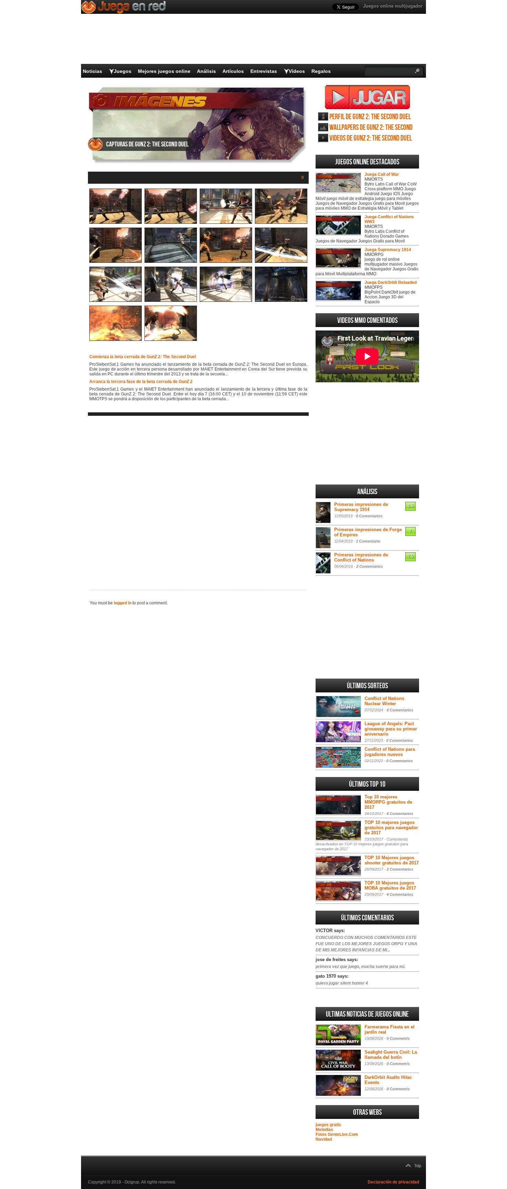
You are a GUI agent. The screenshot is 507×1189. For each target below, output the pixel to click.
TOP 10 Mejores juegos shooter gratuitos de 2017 (392, 860)
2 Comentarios (369, 566)
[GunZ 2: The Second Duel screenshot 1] (115, 222)
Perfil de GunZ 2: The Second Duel (370, 117)
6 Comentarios (400, 814)
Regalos (321, 71)
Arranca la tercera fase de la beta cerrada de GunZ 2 (140, 381)
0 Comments (398, 1038)
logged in (122, 603)
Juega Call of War (382, 174)
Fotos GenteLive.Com (337, 1134)
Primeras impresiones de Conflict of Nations (361, 557)
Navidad (324, 1139)
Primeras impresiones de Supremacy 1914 (361, 507)
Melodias (324, 1129)
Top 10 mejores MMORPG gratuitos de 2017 (388, 802)
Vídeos (297, 71)
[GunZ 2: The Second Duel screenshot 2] (171, 222)
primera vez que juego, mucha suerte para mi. (360, 966)
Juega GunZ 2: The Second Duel (367, 97)
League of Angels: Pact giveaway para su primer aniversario (391, 729)
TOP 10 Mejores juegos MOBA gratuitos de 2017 (390, 885)
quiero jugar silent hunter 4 (342, 983)
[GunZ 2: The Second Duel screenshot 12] (281, 300)
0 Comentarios (369, 516)
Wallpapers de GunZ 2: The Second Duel (370, 127)
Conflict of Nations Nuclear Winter (384, 701)
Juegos (122, 71)
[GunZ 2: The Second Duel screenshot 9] (115, 300)
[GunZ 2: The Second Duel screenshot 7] (226, 261)
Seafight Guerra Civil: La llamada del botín (391, 1054)
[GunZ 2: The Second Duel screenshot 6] (171, 261)
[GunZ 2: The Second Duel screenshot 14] (171, 339)
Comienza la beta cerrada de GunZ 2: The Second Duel (142, 356)
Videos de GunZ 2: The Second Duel (370, 138)
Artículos (233, 71)
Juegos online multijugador (393, 6)
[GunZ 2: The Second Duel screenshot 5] (115, 261)
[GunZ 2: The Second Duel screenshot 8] (281, 261)
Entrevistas (263, 71)
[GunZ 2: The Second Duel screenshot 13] (115, 339)
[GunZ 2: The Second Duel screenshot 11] (226, 300)
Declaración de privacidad (393, 1182)
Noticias (92, 71)
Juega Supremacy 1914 (388, 249)
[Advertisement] (198, 497)
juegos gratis (328, 1124)
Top (417, 1165)
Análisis (206, 71)
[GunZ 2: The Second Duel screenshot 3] (226, 222)
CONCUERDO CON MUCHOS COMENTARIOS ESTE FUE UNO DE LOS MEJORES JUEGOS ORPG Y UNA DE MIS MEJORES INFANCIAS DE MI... (366, 943)
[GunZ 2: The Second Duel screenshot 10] (171, 300)
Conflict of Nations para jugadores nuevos (390, 752)
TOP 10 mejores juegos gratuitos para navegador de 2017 (391, 827)
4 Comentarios (400, 894)
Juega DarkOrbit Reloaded (391, 282)
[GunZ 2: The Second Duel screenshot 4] (281, 222)
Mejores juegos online (164, 71)
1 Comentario (368, 541)
